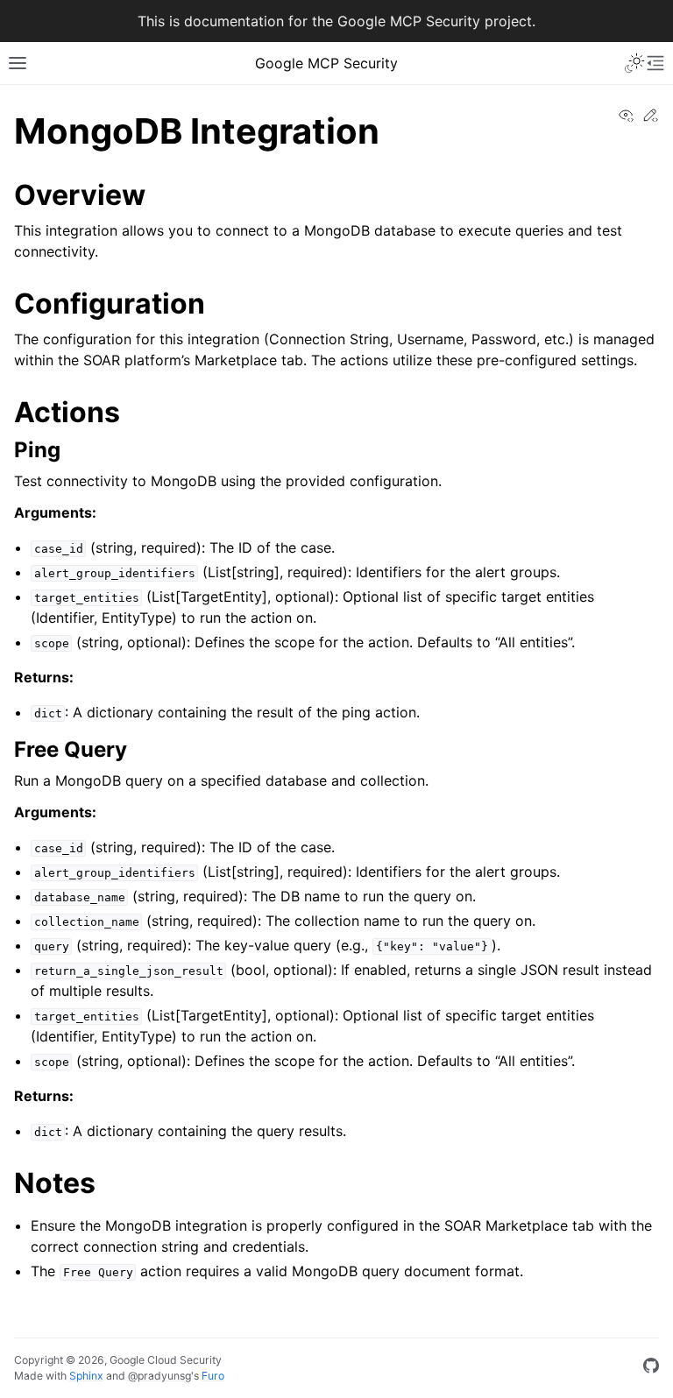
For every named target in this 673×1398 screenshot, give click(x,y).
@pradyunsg (159, 1375)
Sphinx (86, 1375)
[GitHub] (651, 1368)
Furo (213, 1375)
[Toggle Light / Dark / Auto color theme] (634, 63)
